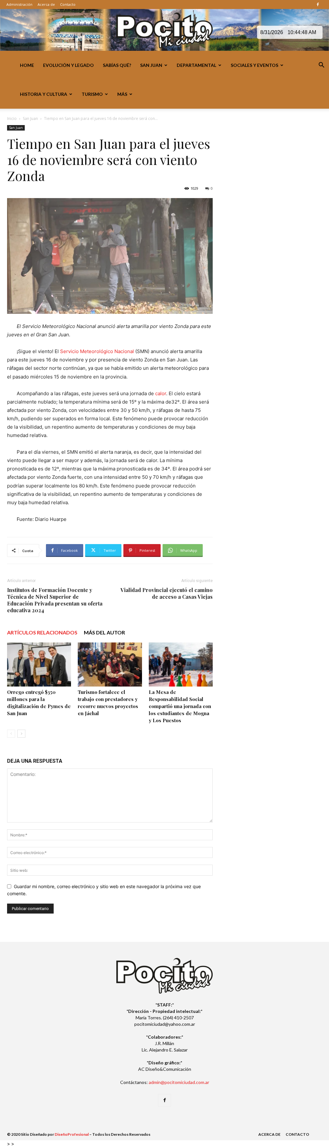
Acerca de (46, 4)
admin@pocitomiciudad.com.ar (179, 1082)
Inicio (12, 118)
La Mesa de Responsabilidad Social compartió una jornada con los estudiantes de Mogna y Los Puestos (180, 706)
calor (160, 393)
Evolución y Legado (68, 65)
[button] (321, 66)
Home (27, 65)
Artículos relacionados (42, 632)
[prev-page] (11, 734)
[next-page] (21, 734)
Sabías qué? (117, 65)
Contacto (68, 4)
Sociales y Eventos (254, 65)
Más (122, 94)
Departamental (196, 65)
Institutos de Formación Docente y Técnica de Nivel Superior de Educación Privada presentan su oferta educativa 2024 (54, 600)
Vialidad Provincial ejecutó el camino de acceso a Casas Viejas (166, 593)
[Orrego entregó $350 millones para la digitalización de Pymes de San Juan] (39, 664)
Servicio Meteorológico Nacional (97, 351)
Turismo (92, 94)
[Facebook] (318, 4)
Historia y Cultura (43, 94)
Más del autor (104, 632)
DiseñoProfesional (72, 1134)
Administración (19, 4)
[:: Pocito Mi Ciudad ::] (164, 30)
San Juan (151, 65)
